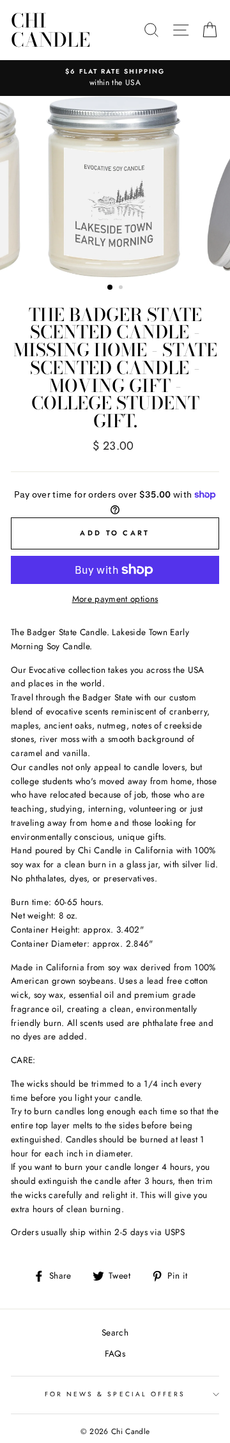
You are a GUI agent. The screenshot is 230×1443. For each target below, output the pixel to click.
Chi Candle (50, 30)
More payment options (115, 598)
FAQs (115, 1353)
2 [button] (122, 288)
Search (115, 1332)
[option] (115, 78)
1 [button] (110, 288)
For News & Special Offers (115, 1394)
